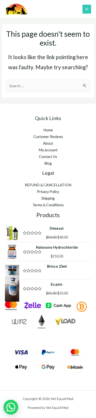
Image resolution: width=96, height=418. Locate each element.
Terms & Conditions (48, 205)
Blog (48, 163)
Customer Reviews (48, 137)
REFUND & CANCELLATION (48, 185)
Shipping (48, 198)
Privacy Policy (48, 192)
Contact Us (48, 157)
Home (48, 130)
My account (48, 150)
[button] (10, 407)
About (48, 143)
